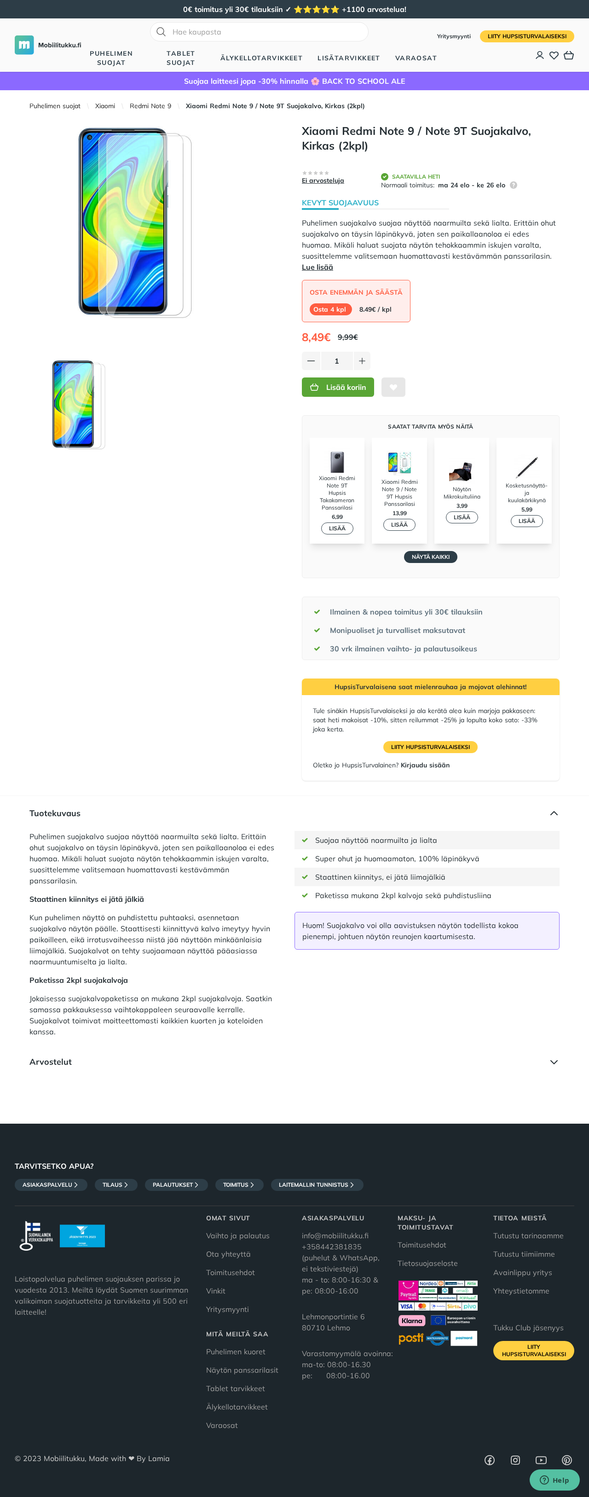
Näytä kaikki (431, 556)
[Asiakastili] (540, 55)
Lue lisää (317, 267)
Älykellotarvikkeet (261, 58)
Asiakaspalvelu (47, 1184)
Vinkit (215, 1290)
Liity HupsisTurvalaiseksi (527, 36)
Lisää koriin (346, 387)
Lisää (337, 528)
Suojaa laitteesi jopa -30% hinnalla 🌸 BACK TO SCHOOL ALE (294, 81)
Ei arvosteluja (323, 180)
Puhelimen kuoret (236, 1351)
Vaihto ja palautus (238, 1235)
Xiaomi (105, 106)
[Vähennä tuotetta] (311, 361)
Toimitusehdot (230, 1272)
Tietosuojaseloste (428, 1263)
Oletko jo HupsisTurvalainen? (381, 765)
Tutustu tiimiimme (524, 1254)
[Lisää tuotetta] (362, 361)
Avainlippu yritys (522, 1272)
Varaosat (416, 58)
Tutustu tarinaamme (528, 1235)
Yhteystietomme (521, 1290)
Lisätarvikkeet (349, 58)
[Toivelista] (554, 55)
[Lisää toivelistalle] (393, 387)
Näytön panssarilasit (242, 1370)
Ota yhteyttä (228, 1254)
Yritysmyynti (455, 36)
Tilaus (112, 1184)
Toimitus (235, 1184)
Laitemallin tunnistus (313, 1184)
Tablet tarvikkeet (235, 1388)
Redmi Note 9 (150, 106)
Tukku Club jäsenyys (528, 1327)
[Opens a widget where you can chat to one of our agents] (554, 1480)
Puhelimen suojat (111, 58)
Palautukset (173, 1184)
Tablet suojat (181, 58)
